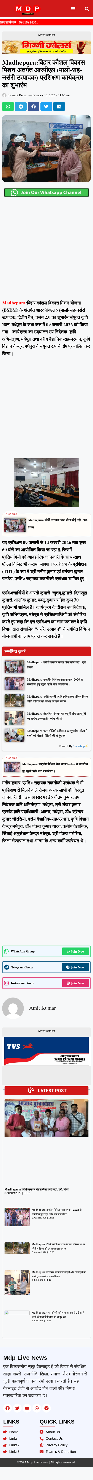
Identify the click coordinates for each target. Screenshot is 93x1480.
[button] (73, 8)
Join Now (78, 951)
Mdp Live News (25, 1357)
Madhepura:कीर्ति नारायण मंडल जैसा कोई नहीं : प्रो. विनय (37, 1189)
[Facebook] (7, 1408)
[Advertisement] (46, 251)
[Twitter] (17, 1408)
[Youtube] (27, 1408)
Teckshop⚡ (80, 746)
